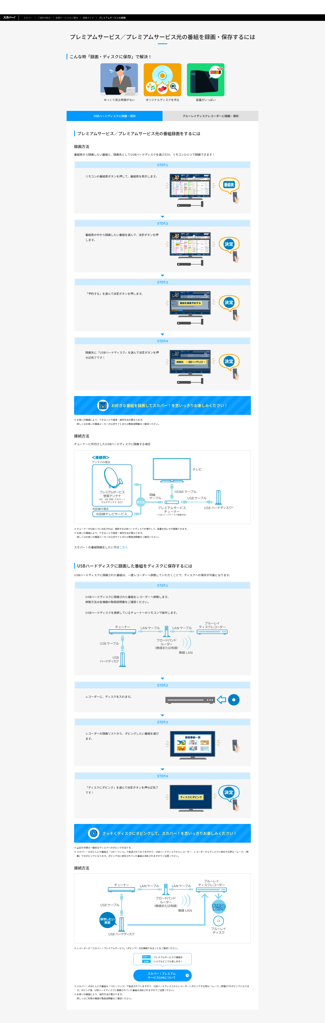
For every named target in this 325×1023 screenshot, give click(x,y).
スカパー (28, 17)
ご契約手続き (44, 17)
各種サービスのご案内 (66, 17)
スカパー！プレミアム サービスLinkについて (162, 975)
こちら (123, 547)
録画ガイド (88, 17)
